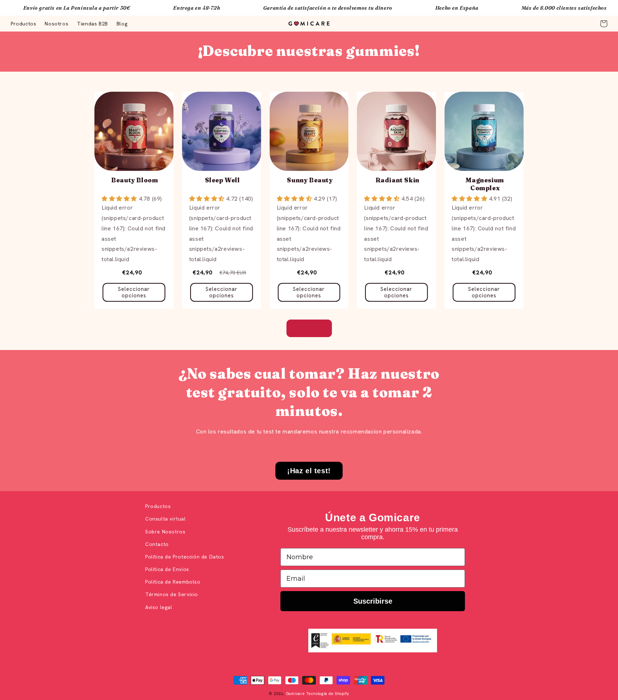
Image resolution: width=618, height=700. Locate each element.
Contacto (157, 544)
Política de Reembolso (173, 582)
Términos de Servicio (171, 594)
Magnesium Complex (485, 184)
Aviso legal (158, 607)
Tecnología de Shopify (327, 693)
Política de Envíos (167, 569)
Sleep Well (222, 180)
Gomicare (295, 693)
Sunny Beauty (310, 180)
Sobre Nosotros (165, 531)
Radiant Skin (398, 180)
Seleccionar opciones (134, 292)
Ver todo (309, 328)
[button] (604, 24)
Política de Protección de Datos (184, 556)
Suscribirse (372, 601)
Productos (158, 506)
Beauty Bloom (134, 180)
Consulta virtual (165, 519)
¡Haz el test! (309, 471)
